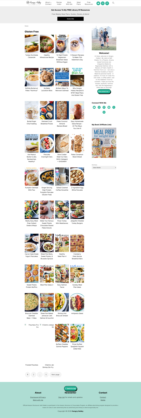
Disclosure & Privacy (38, 397)
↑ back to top (70, 388)
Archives (94, 165)
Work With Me (69, 3)
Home (26, 26)
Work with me (38, 400)
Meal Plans (79, 3)
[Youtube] (98, 3)
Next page (55, 375)
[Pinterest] (107, 3)
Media (103, 400)
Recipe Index (59, 3)
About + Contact (48, 3)
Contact (103, 397)
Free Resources (89, 3)
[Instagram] (103, 3)
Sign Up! (61, 397)
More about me (103, 91)
